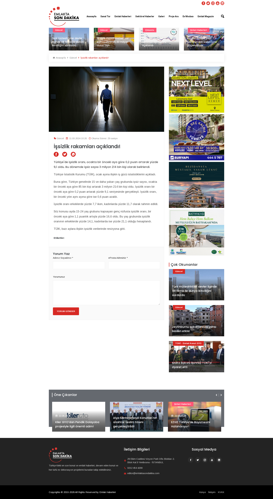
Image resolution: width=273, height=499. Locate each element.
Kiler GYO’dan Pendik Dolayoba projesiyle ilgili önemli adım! (77, 424)
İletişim (211, 492)
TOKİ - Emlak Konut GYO (188, 343)
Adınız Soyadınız (63, 257)
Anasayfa (91, 16)
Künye (202, 492)
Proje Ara (174, 16)
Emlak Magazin (206, 16)
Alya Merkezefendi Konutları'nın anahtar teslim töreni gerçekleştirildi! (135, 422)
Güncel (59, 30)
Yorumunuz (59, 276)
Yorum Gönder (66, 311)
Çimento (149, 30)
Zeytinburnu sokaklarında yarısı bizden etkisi (194, 329)
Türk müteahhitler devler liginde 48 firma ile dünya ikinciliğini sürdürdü (68, 42)
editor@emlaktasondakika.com (143, 473)
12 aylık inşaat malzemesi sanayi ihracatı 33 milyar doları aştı (112, 42)
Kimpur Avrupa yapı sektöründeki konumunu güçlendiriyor (202, 42)
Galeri (161, 16)
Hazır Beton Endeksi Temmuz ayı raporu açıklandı (154, 42)
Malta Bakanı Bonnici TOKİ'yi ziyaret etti (192, 365)
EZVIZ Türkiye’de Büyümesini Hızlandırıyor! (190, 424)
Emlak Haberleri (123, 16)
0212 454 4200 (135, 467)
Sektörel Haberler (144, 16)
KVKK (221, 492)
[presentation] (217, 395)
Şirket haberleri (198, 30)
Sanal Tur (105, 16)
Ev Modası (188, 16)
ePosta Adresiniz (118, 257)
